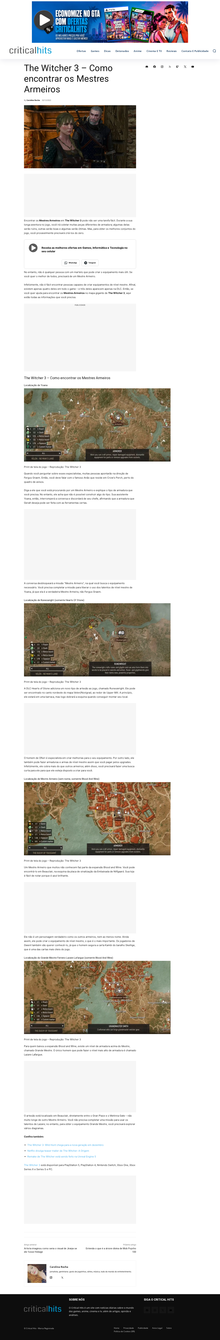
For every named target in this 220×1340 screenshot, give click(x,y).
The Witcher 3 (32, 1165)
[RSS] (170, 67)
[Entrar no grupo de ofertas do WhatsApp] (110, 23)
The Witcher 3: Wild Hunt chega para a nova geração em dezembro (65, 1144)
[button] (214, 51)
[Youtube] (193, 67)
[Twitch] (177, 67)
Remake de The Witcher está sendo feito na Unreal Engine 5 (61, 1156)
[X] (62, 1276)
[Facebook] (155, 67)
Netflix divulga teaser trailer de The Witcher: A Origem (58, 1150)
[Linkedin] (56, 1276)
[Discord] (147, 67)
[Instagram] (51, 1276)
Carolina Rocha (33, 100)
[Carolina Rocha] (37, 1273)
